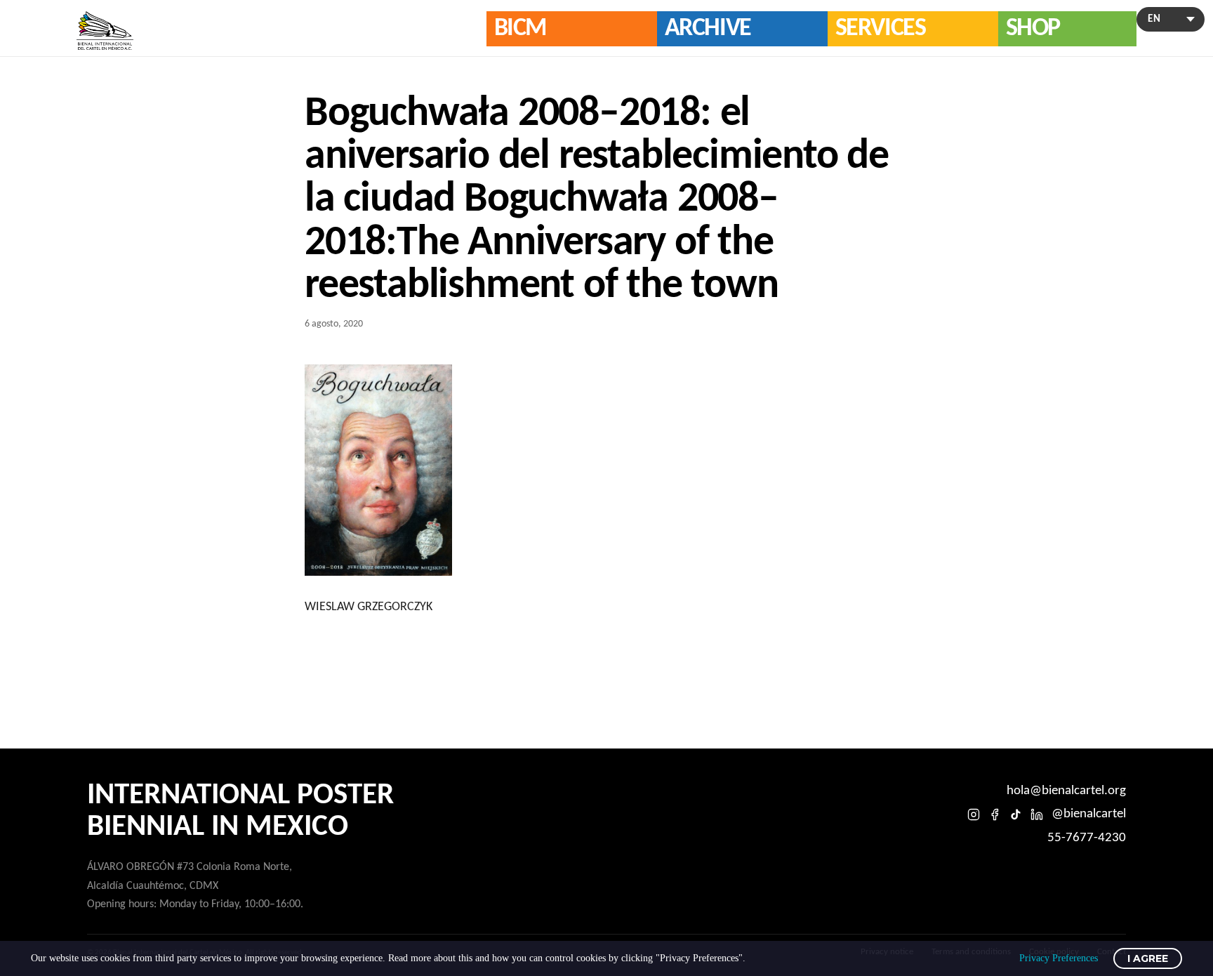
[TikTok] (1015, 814)
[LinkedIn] (1036, 814)
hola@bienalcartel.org (1066, 791)
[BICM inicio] (105, 30)
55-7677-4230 (1086, 838)
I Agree (1147, 958)
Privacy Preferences (1058, 958)
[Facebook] (994, 814)
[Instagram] (973, 814)
